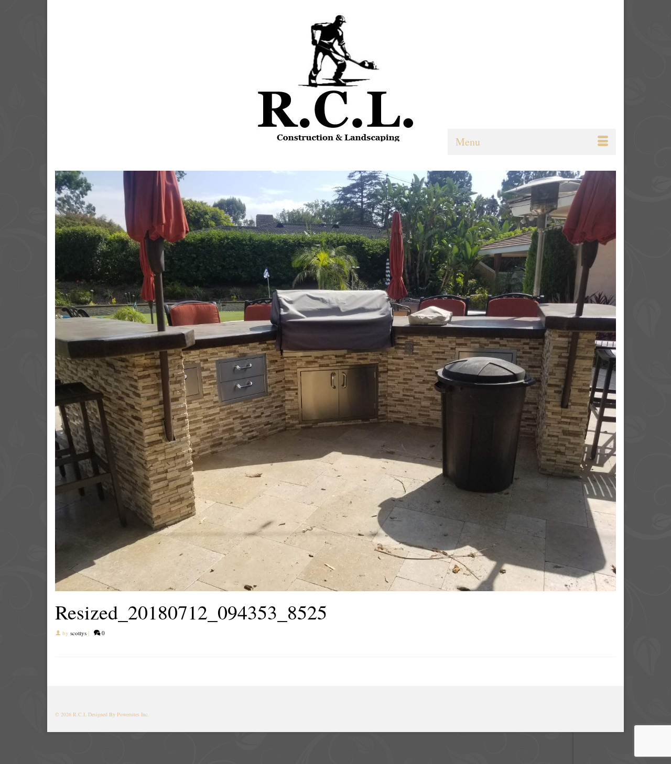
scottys (78, 633)
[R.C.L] (335, 77)
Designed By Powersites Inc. (118, 714)
